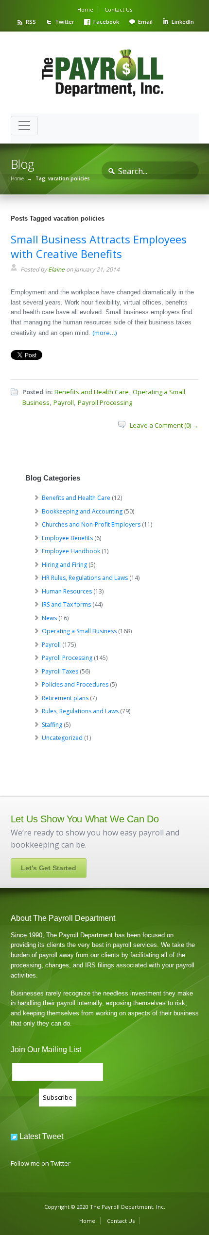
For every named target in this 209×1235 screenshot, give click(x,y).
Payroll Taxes (60, 671)
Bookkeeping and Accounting (82, 511)
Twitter (64, 21)
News (49, 618)
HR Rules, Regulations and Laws (85, 578)
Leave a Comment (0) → (164, 425)
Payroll (63, 402)
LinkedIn (183, 21)
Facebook (106, 21)
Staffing (52, 725)
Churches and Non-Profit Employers (91, 524)
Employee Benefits (67, 538)
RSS (31, 21)
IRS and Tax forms (66, 604)
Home (85, 9)
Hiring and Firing (64, 565)
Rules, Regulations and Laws (80, 711)
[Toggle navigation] (24, 125)
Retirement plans (65, 698)
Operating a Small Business (79, 631)
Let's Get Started (48, 868)
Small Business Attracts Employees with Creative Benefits (99, 246)
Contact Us (118, 9)
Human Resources (67, 591)
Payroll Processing (105, 402)
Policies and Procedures (75, 684)
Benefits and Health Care (91, 391)
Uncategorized (62, 738)
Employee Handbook (71, 551)
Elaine (56, 269)
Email (145, 21)
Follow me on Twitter (40, 1163)
